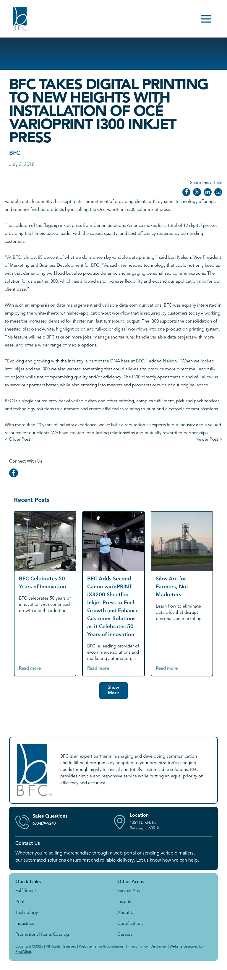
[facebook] (13, 473)
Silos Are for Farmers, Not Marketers (172, 587)
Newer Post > (208, 439)
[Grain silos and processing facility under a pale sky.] (182, 541)
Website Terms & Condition (100, 946)
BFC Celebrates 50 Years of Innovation (42, 583)
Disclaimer (158, 946)
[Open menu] (206, 19)
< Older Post (17, 439)
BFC (14, 153)
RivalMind (23, 952)
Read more (30, 668)
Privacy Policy (137, 946)
